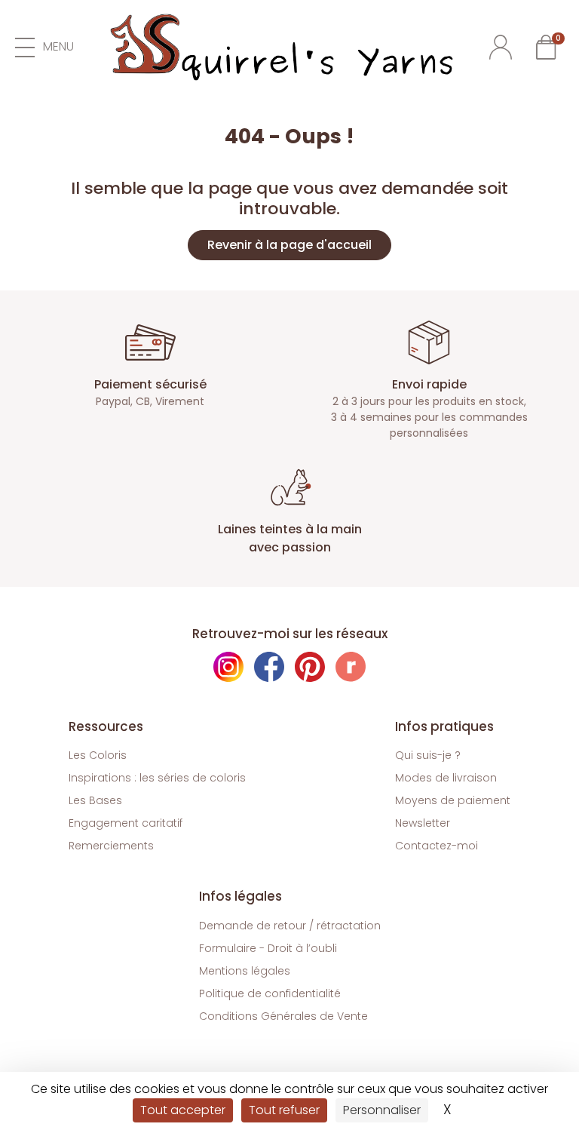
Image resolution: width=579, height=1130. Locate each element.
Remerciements (111, 845)
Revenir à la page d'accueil (289, 244)
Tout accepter (182, 1110)
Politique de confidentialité (270, 993)
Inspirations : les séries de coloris (157, 777)
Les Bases (95, 800)
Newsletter (422, 823)
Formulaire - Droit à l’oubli (268, 948)
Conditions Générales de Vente (283, 1016)
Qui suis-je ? (428, 755)
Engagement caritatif (125, 823)
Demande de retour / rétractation (290, 925)
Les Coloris (98, 755)
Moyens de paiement (452, 800)
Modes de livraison (446, 777)
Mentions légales (244, 970)
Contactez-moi (436, 845)
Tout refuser (284, 1110)
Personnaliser (382, 1110)
